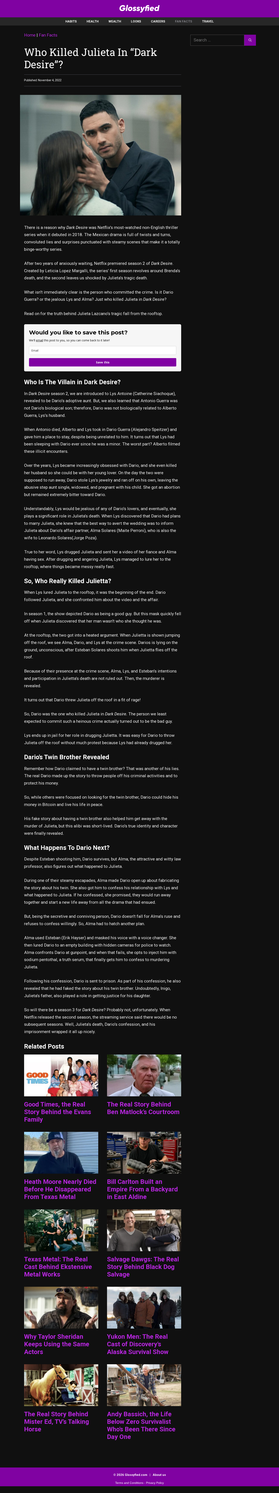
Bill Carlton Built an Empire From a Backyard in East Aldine (142, 1189)
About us (159, 1475)
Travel (208, 21)
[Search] (250, 40)
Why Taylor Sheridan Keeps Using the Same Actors (56, 1344)
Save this (102, 362)
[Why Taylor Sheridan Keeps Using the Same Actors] (61, 1324)
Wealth (114, 21)
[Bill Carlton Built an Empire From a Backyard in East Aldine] (144, 1169)
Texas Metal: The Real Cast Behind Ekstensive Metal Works (58, 1266)
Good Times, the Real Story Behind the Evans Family (57, 1112)
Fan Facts (183, 21)
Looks (136, 21)
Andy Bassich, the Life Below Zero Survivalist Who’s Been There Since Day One (141, 1425)
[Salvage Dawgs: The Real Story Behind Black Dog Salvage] (144, 1247)
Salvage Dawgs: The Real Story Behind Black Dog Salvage (143, 1266)
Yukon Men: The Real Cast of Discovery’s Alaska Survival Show (138, 1344)
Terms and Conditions (129, 1482)
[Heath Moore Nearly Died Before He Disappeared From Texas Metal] (61, 1169)
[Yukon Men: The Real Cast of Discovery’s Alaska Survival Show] (144, 1324)
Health (93, 21)
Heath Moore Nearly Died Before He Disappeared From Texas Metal (60, 1189)
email (39, 340)
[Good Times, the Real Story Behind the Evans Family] (61, 1092)
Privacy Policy (155, 1482)
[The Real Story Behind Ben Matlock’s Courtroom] (144, 1092)
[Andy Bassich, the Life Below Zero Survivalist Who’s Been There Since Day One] (144, 1402)
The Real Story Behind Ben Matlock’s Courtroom (143, 1108)
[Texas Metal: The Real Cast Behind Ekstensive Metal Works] (61, 1247)
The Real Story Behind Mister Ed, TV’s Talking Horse (56, 1421)
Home (30, 35)
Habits (71, 21)
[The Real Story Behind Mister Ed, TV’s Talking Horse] (61, 1402)
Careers (158, 21)
